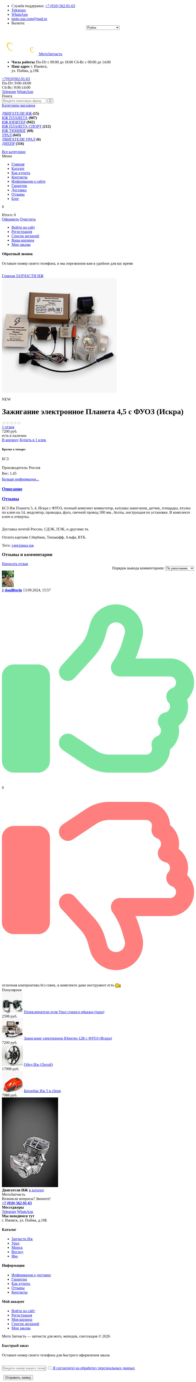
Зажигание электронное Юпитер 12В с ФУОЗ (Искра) (68, 1038)
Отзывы (18, 1288)
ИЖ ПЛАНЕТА (15, 118)
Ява (14, 1256)
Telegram (18, 10)
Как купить (20, 1284)
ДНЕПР (8, 144)
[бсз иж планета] (59, 335)
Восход (17, 1252)
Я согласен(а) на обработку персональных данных (93, 1368)
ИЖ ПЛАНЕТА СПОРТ (22, 126)
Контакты (19, 1292)
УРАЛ (7, 135)
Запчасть (50, 54)
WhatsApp (19, 14)
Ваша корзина (22, 240)
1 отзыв (8, 427)
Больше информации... (20, 479)
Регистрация (21, 232)
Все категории (14, 152)
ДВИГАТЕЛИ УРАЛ (18, 139)
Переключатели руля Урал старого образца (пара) (64, 1012)
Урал (15, 1243)
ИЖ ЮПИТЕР (14, 122)
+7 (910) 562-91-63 (60, 6)
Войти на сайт (23, 227)
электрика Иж (22, 545)
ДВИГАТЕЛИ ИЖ (17, 113)
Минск (17, 1247)
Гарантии (19, 1279)
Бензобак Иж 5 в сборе (42, 1091)
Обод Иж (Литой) (38, 1065)
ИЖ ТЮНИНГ (14, 131)
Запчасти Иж (22, 1239)
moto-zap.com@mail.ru (29, 19)
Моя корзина (21, 1319)
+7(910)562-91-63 (16, 79)
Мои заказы (21, 244)
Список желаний (25, 236)
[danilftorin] (8, 586)
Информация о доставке (31, 1275)
